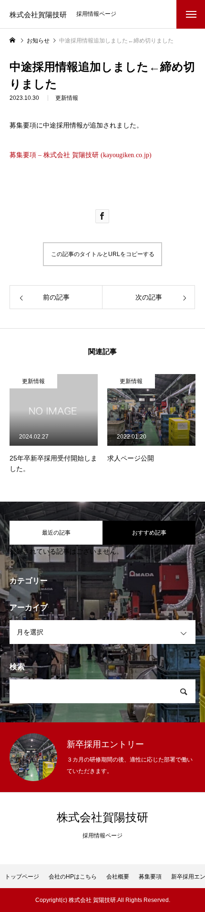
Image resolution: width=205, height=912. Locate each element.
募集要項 (150, 876)
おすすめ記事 (149, 532)
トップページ (22, 876)
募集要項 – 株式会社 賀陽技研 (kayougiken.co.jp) (81, 155)
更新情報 (66, 98)
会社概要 (117, 876)
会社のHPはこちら (73, 876)
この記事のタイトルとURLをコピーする (102, 254)
